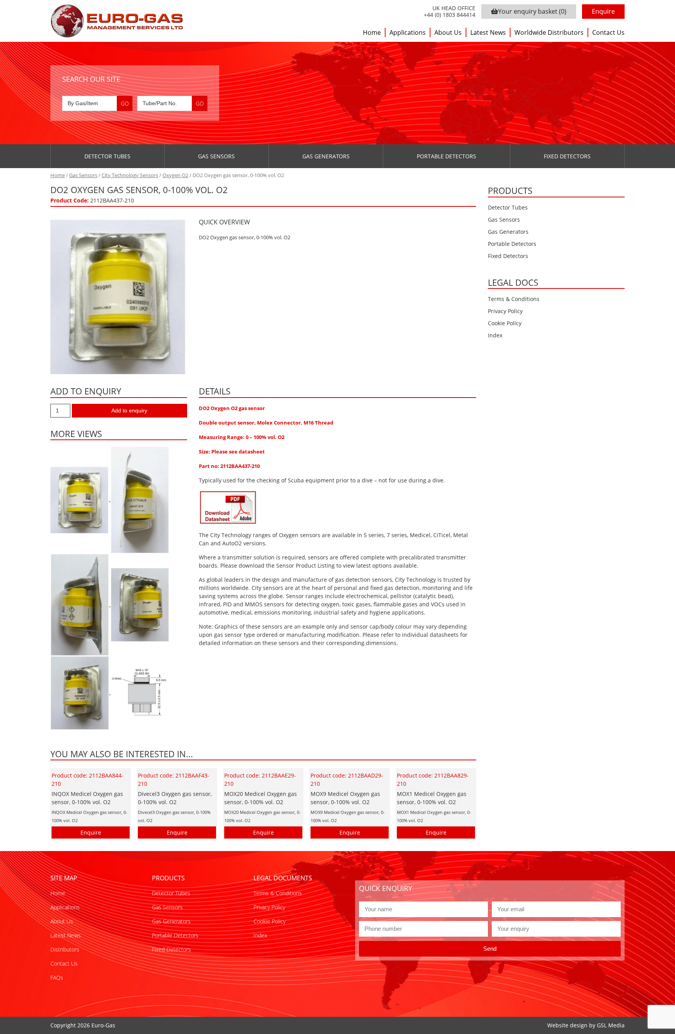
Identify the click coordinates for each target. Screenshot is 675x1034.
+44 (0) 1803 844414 (449, 15)
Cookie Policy (504, 323)
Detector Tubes (107, 156)
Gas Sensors (216, 156)
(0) (532, 11)
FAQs (56, 977)
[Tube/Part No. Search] (172, 103)
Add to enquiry (129, 410)
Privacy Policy (505, 311)
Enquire (603, 11)
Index (495, 335)
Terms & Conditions (513, 299)
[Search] (124, 103)
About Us (448, 32)
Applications (407, 32)
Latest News (488, 32)
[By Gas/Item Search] (97, 103)
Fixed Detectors (567, 156)
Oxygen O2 (175, 175)
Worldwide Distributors (549, 32)
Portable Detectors (446, 156)
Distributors (64, 949)
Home (372, 32)
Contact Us (608, 32)
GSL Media (611, 1025)
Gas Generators (326, 156)
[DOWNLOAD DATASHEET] (228, 507)
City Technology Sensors (130, 175)
